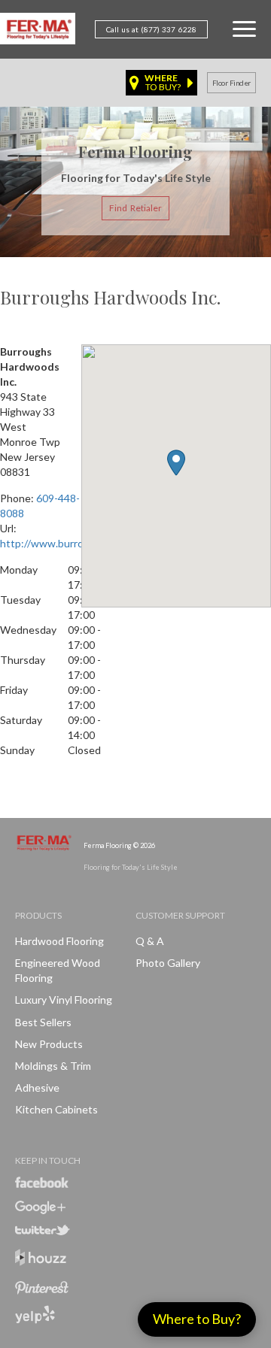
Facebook (42, 1182)
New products (49, 1044)
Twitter (42, 1230)
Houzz (40, 1260)
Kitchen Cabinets (56, 1109)
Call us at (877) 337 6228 (151, 29)
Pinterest (42, 1288)
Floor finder (231, 82)
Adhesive (37, 1087)
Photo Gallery (168, 962)
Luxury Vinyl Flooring (63, 999)
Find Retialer (135, 208)
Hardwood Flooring (59, 941)
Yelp (35, 1314)
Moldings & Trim (53, 1065)
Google (40, 1207)
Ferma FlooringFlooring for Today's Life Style (37, 31)
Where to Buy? (197, 1318)
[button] (176, 463)
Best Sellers (43, 1022)
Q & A (150, 941)
